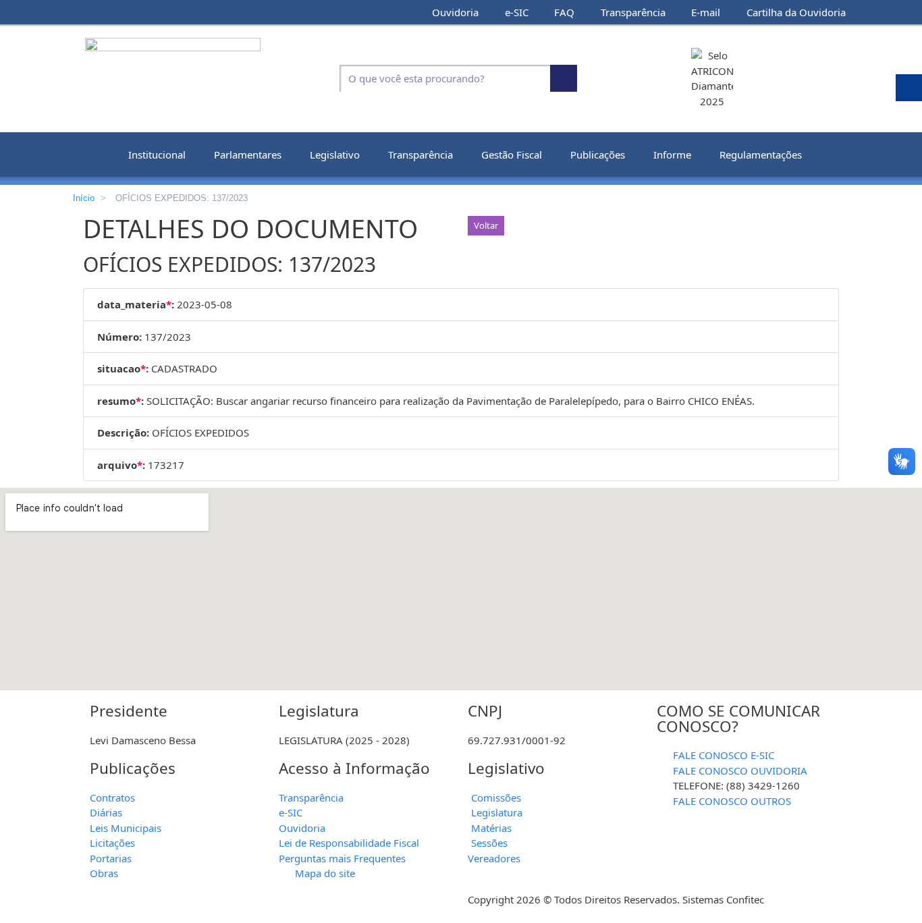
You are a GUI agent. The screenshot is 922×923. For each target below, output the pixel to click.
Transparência (420, 154)
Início (83, 198)
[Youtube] (113, 12)
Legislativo (335, 154)
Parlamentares (247, 154)
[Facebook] (88, 12)
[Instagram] (137, 12)
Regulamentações (761, 154)
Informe (672, 154)
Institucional (157, 154)
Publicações (597, 154)
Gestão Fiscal (511, 154)
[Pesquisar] (563, 78)
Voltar (486, 225)
